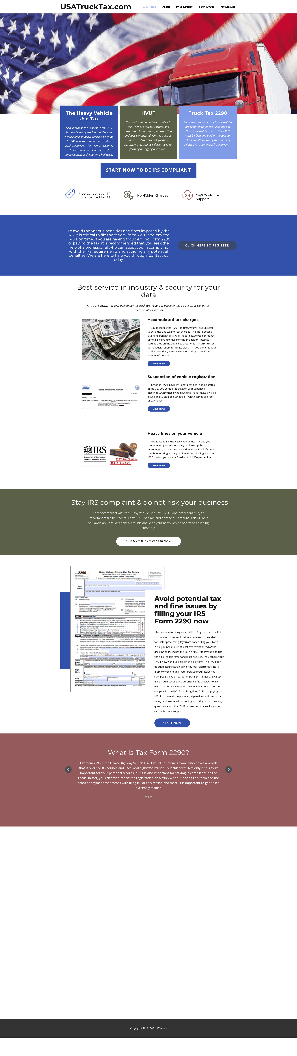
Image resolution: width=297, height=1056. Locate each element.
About (166, 6)
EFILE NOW (159, 363)
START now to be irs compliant (148, 170)
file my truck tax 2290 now (148, 541)
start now (172, 723)
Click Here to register (207, 245)
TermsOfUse (207, 6)
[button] (68, 769)
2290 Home (149, 6)
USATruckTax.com (95, 6)
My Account (228, 6)
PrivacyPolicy (184, 6)
